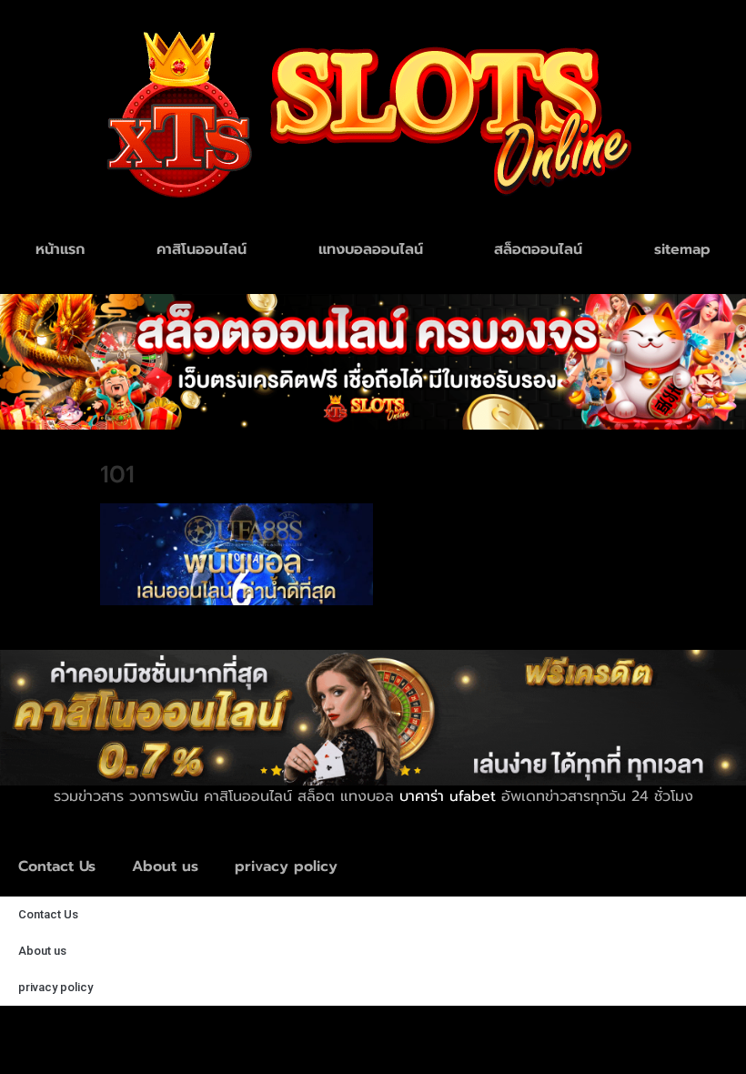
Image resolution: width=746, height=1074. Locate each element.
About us (165, 866)
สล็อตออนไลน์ (538, 249)
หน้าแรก (60, 249)
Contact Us (57, 866)
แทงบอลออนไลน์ (370, 249)
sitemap (682, 249)
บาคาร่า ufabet (447, 796)
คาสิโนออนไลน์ (201, 249)
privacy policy (286, 866)
